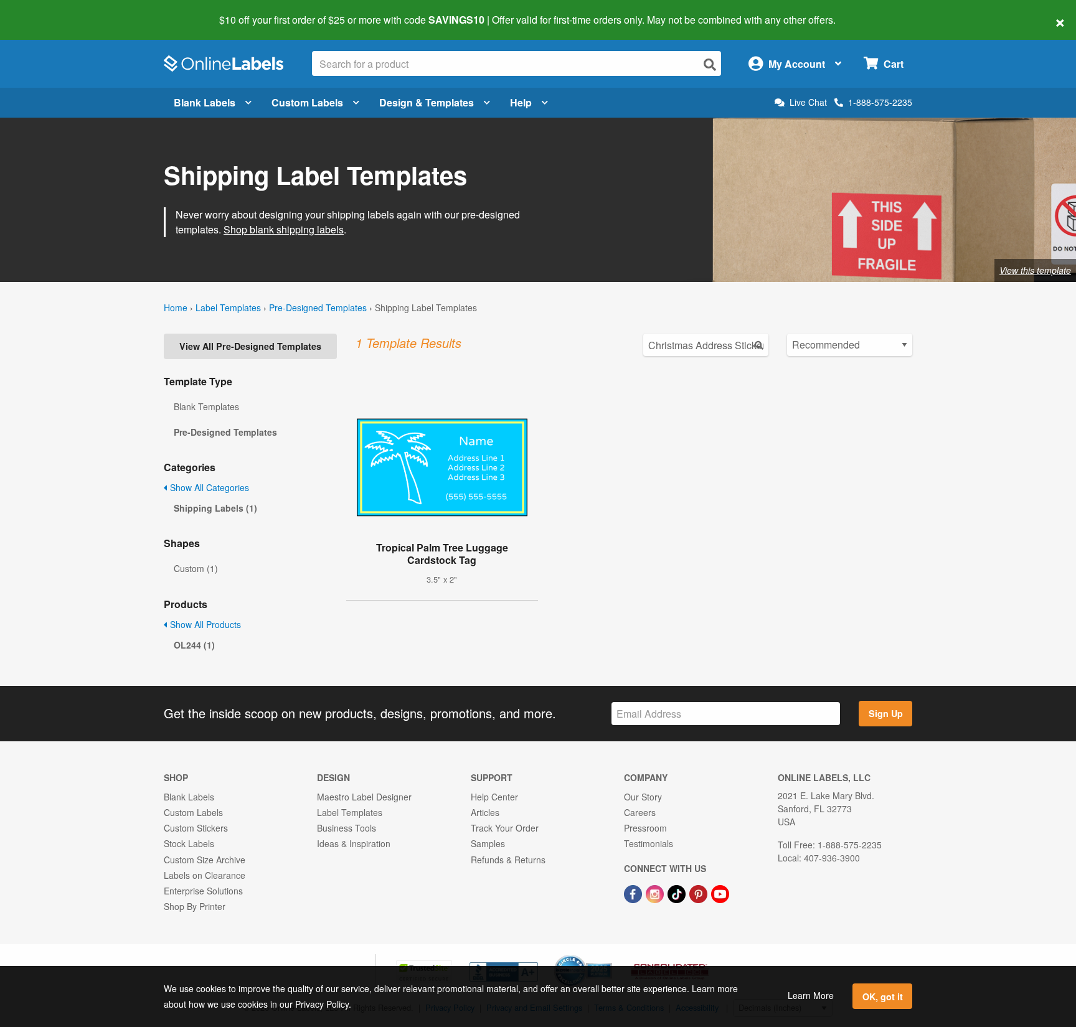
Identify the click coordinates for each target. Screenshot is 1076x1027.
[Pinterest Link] (699, 892)
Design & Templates (426, 102)
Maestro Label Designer (364, 796)
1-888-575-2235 (880, 102)
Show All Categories (208, 487)
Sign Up (886, 713)
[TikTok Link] (678, 892)
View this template (1035, 270)
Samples (488, 843)
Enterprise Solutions (203, 890)
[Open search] (710, 64)
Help (521, 102)
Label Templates (228, 307)
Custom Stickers (196, 828)
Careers (640, 812)
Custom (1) (196, 568)
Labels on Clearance (204, 875)
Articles (485, 812)
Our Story (643, 796)
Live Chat (808, 102)
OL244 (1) (194, 645)
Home (175, 307)
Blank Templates (206, 406)
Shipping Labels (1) (215, 508)
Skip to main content (45, 11)
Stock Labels (189, 843)
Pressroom (645, 828)
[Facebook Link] (634, 892)
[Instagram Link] (656, 892)
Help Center (494, 796)
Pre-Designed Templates (318, 307)
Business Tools (346, 828)
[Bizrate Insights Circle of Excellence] (607, 956)
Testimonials (648, 843)
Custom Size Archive (204, 859)
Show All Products (204, 624)
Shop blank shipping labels (284, 229)
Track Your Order (505, 828)
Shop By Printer (194, 906)
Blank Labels (204, 102)
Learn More (811, 995)
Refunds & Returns (508, 859)
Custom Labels (307, 102)
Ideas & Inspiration (353, 843)
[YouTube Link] (720, 892)
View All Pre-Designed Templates (250, 346)
